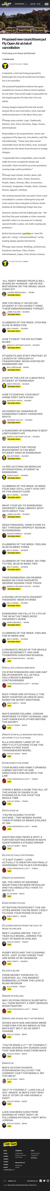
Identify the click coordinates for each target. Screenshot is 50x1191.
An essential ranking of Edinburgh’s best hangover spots (22, 414)
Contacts (34, 1155)
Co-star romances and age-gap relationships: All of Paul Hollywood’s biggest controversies (24, 676)
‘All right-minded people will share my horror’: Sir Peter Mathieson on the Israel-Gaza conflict (23, 285)
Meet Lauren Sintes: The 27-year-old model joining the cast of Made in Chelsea (22, 936)
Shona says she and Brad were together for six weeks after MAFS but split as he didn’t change (24, 1027)
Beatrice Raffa (14, 401)
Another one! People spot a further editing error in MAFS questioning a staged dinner (24, 840)
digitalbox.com (12, 1181)
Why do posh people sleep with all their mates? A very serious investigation (25, 1003)
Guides (26, 312)
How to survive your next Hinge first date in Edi (20, 396)
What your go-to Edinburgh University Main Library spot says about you (23, 508)
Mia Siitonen (13, 456)
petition (27, 233)
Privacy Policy (20, 1155)
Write (33, 4)
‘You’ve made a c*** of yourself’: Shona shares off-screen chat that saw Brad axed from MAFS (25, 1048)
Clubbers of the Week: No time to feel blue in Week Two (24, 562)
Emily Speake (13, 384)
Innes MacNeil (14, 622)
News (25, 64)
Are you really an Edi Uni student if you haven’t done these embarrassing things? (23, 306)
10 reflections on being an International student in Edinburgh (21, 469)
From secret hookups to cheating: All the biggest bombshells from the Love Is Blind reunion (23, 979)
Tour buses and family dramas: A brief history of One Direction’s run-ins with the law (24, 771)
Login (17, 1167)
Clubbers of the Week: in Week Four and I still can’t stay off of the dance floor (24, 489)
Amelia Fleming (15, 64)
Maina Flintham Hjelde (19, 345)
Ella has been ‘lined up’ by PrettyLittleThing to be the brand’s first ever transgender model (22, 746)
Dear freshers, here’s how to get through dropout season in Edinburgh (23, 527)
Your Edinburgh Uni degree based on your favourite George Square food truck (22, 580)
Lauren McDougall (17, 292)
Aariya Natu (13, 475)
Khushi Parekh (14, 534)
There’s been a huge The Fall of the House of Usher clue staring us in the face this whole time (25, 793)
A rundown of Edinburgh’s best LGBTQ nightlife (25, 432)
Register (18, 1165)
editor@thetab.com (32, 1181)
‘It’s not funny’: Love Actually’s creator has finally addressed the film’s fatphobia (25, 862)
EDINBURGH (14, 295)
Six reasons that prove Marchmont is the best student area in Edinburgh (21, 450)
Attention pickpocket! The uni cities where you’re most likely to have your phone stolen (25, 910)
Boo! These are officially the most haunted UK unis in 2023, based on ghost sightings (23, 697)
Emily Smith (12, 703)
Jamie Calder (13, 312)
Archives (18, 1157)
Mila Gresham (14, 367)
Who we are (35, 1153)
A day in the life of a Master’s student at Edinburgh (23, 379)
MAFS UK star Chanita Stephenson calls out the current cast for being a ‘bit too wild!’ (23, 1071)
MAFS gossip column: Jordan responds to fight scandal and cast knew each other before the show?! (25, 717)
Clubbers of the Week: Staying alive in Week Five (24, 324)
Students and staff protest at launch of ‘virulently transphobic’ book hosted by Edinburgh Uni (24, 359)
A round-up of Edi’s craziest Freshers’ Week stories (22, 598)
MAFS (24, 725)
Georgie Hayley (15, 420)
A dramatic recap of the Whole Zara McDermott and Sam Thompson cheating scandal (24, 652)
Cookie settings (34, 1158)
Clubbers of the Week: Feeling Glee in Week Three (24, 545)
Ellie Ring (12, 894)
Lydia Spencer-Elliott (18, 684)
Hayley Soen (13, 725)
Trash (35, 779)
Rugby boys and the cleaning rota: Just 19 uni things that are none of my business (23, 955)
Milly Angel (13, 329)
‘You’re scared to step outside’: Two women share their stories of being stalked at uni (24, 819)
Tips (38, 4)
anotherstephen (16, 658)
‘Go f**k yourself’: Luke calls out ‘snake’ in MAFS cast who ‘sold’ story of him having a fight (23, 1094)
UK (9, 661)
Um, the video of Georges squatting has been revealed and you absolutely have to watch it (23, 886)
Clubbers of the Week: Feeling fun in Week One (24, 634)
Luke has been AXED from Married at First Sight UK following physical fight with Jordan (24, 1116)
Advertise (19, 1153)
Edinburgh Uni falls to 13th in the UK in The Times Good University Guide (24, 616)
